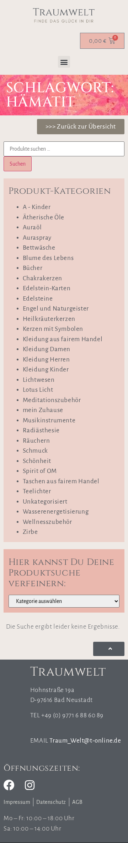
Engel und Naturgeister (56, 308)
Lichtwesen (39, 379)
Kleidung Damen (46, 349)
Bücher (33, 268)
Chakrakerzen (42, 278)
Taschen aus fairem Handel (61, 481)
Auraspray (37, 237)
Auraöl (32, 227)
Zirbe (30, 532)
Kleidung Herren (46, 359)
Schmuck (35, 450)
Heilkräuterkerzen (49, 319)
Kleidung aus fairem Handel (63, 339)
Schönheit (37, 461)
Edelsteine (38, 298)
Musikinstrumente (49, 420)
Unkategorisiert (45, 501)
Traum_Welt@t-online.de (85, 740)
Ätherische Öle (43, 217)
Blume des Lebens (48, 258)
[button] (64, 62)
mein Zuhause (43, 410)
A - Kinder (37, 207)
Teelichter (37, 491)
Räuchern (36, 440)
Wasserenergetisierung (56, 511)
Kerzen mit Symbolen (53, 329)
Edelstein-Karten (47, 288)
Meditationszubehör (52, 400)
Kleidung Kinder (46, 369)
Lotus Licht (38, 389)
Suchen (18, 164)
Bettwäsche (39, 247)
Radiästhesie (41, 430)
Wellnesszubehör (47, 522)
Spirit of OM (40, 471)
